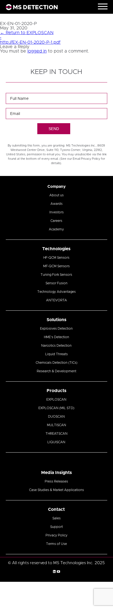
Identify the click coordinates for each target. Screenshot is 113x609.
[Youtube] (58, 571)
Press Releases (56, 481)
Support (56, 526)
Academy (56, 229)
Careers (56, 220)
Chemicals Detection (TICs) (56, 362)
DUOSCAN (56, 416)
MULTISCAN (56, 425)
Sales (56, 518)
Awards (56, 203)
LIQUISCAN (56, 442)
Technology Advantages (56, 291)
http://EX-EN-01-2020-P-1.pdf (30, 42)
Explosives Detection (56, 328)
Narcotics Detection (56, 345)
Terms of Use (56, 543)
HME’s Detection (56, 337)
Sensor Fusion (56, 283)
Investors (56, 212)
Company (56, 187)
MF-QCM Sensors (56, 266)
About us (56, 195)
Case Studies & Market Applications (56, 490)
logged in (37, 51)
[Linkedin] (54, 571)
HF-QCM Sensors (56, 257)
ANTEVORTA (56, 300)
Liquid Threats (56, 354)
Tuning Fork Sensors (56, 274)
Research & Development (56, 371)
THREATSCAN (56, 433)
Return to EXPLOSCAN (26, 33)
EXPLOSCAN (56, 399)
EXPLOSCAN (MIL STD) (56, 408)
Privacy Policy (56, 535)
